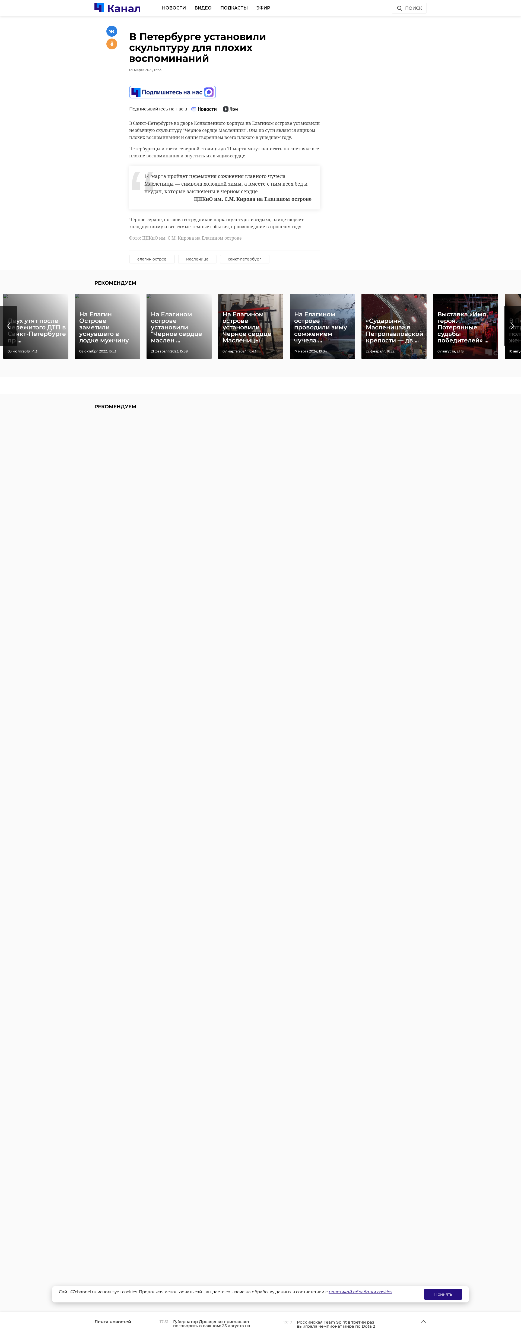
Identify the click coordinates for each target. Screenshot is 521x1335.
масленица (197, 259)
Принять (443, 1294)
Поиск (413, 8)
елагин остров (152, 259)
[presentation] (8, 326)
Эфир (263, 8)
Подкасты (234, 8)
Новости (174, 8)
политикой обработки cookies (360, 1291)
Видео (203, 8)
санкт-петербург (244, 259)
